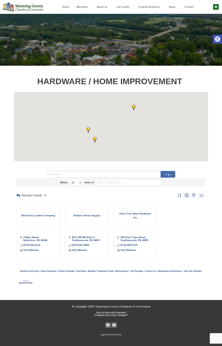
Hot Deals (81, 271)
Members (82, 6)
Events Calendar (66, 271)
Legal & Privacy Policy (111, 334)
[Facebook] (216, 7)
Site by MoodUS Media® (111, 314)
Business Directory (29, 271)
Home (65, 6)
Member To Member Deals (101, 271)
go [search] (169, 174)
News (172, 6)
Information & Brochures (170, 271)
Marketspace (122, 271)
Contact (189, 6)
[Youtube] (114, 325)
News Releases (49, 271)
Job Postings (136, 271)
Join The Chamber (193, 271)
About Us (102, 6)
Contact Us (150, 271)
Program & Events (149, 6)
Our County (122, 6)
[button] (217, 39)
